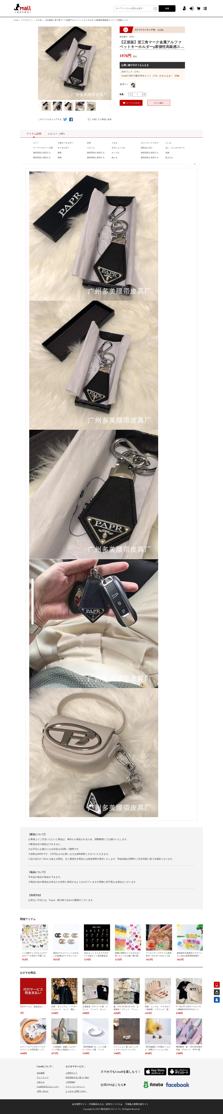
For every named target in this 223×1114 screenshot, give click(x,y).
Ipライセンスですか (150, 143)
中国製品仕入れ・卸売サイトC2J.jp (105, 1104)
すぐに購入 (159, 103)
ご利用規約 (70, 1082)
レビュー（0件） (57, 133)
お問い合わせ (42, 1091)
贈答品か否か (147, 148)
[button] (21, 937)
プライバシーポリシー (75, 1087)
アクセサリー (27, 20)
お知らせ (41, 1082)
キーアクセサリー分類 (43, 148)
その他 (39, 20)
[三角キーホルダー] (133, 85)
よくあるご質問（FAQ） (76, 1091)
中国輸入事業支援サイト (137, 1104)
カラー (36, 143)
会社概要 (41, 1073)
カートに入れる (133, 103)
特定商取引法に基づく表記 (77, 1077)
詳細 (177, 76)
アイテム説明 (34, 133)
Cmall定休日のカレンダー (48, 1087)
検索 (167, 8)
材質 (89, 143)
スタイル (91, 148)
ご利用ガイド (71, 1073)
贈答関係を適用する (42, 153)
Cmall (16, 20)
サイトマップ (42, 1077)
